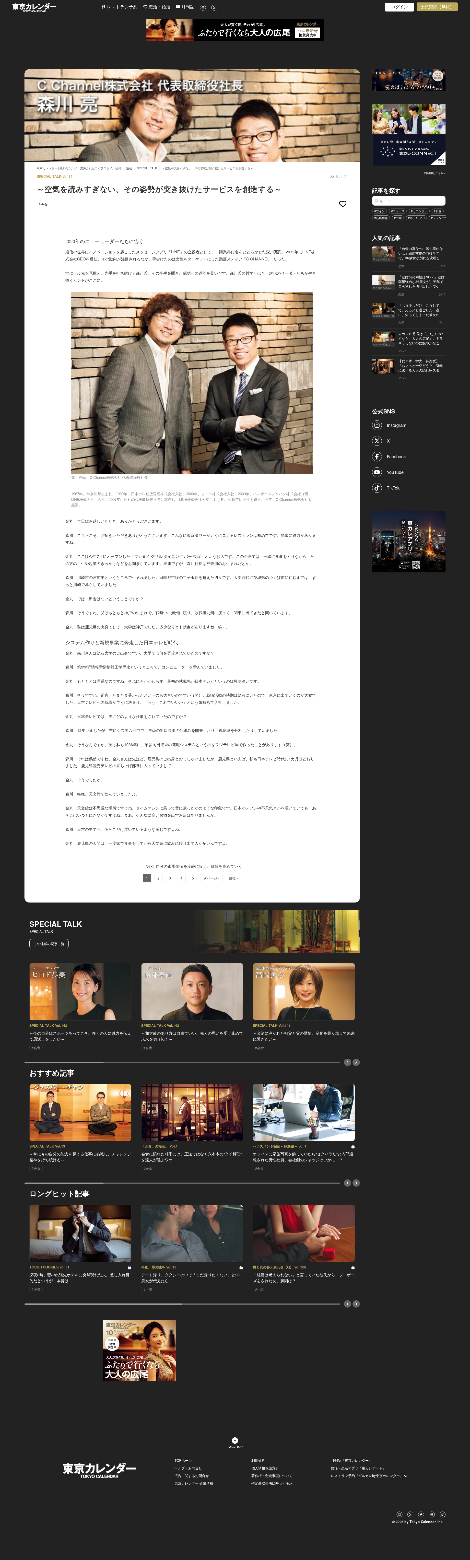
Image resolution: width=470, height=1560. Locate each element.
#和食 (437, 211)
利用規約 (258, 1460)
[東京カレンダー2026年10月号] (139, 1350)
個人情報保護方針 (265, 1468)
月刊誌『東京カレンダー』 (351, 1460)
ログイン (399, 7)
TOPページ (183, 1460)
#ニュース (398, 211)
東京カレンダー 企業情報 (194, 1483)
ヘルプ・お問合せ (188, 1468)
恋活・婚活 (159, 7)
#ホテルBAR (416, 218)
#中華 (398, 218)
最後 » (234, 878)
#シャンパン (439, 218)
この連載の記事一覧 (49, 943)
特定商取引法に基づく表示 (272, 1483)
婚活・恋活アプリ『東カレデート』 (358, 1468)
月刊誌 (187, 7)
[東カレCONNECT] (409, 133)
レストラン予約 (122, 7)
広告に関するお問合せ (192, 1475)
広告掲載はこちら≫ (434, 173)
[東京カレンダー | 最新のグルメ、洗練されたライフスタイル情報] (56, 7)
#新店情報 (381, 218)
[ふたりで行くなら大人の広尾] (235, 30)
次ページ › (211, 878)
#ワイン (379, 211)
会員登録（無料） (437, 6)
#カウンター (419, 211)
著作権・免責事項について (272, 1475)
